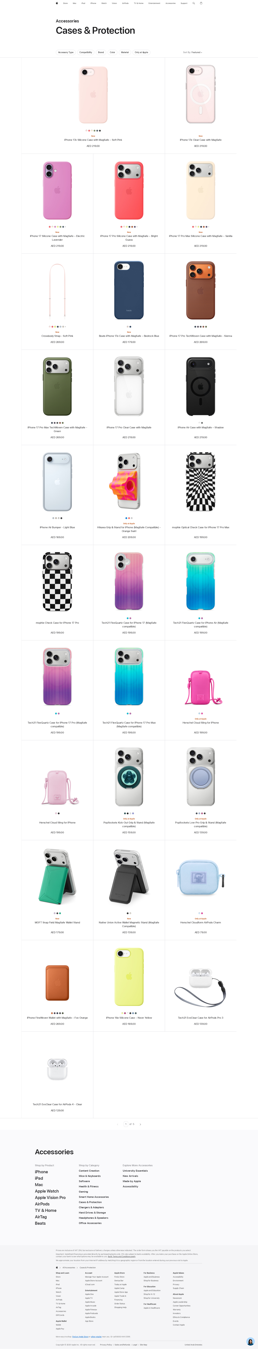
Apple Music (90, 1302)
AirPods (59, 1300)
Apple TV (89, 1298)
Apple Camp (119, 1288)
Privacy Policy (106, 1345)
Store (58, 1277)
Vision (58, 1296)
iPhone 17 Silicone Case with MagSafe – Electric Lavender (57, 238)
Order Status (119, 1304)
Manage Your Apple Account (96, 1277)
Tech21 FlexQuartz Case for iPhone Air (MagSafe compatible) (200, 624)
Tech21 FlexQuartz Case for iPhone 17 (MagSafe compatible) (129, 624)
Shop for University (152, 1298)
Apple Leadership (180, 1302)
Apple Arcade (90, 1306)
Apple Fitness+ (91, 1310)
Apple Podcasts (91, 1313)
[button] (193, 3)
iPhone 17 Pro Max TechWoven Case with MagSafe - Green (57, 429)
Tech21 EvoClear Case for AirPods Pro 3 (200, 1017)
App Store (89, 1321)
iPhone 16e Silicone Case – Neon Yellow (129, 1017)
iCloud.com (90, 1284)
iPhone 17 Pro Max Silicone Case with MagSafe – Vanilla (200, 236)
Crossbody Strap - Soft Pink (57, 335)
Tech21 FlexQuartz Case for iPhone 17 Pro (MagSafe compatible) (57, 724)
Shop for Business (151, 1281)
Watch (58, 1292)
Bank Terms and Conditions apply (121, 1257)
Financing (118, 1300)
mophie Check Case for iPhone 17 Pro (57, 622)
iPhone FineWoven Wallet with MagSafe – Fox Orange (57, 1017)
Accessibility (178, 1277)
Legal (135, 1345)
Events (175, 1321)
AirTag (58, 1307)
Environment (178, 1281)
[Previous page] (117, 1124)
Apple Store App (121, 1292)
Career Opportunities (181, 1306)
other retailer (96, 1337)
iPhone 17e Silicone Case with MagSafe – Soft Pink (93, 139)
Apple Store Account (93, 1281)
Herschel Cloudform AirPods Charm (200, 922)
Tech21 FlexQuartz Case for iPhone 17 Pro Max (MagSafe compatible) (129, 724)
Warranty (177, 1310)
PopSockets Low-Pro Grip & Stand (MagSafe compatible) (200, 824)
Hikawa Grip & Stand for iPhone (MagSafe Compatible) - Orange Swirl (129, 529)
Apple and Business (152, 1277)
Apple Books (90, 1317)
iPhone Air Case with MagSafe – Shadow (201, 427)
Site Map (143, 1345)
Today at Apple (120, 1284)
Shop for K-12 (149, 1294)
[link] (251, 1341)
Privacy (176, 1284)
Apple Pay (60, 1329)
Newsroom (177, 1298)
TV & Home (60, 1304)
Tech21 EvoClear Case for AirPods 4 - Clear (57, 1104)
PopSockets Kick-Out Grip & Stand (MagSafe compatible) (129, 824)
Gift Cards (60, 1315)
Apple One (89, 1294)
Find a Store (119, 1277)
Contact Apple (179, 1325)
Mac (57, 1281)
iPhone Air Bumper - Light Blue (57, 527)
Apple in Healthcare (152, 1308)
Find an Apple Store (80, 1337)
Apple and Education (152, 1290)
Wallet (58, 1325)
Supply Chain (178, 1288)
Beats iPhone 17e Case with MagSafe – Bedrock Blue (129, 335)
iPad (58, 1284)
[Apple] (57, 1267)
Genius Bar (118, 1281)
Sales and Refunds (122, 1345)
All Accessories (69, 1268)
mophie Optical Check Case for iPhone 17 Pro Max (200, 527)
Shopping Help (120, 1307)
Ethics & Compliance (181, 1317)
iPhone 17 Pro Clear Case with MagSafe (129, 427)
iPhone (59, 1288)
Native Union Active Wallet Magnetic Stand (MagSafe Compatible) (129, 924)
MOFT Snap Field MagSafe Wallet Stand (57, 922)
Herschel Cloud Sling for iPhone (201, 722)
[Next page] (140, 1124)
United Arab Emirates (193, 1345)
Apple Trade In (120, 1296)
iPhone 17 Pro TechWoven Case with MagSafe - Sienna (200, 335)
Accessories (61, 1311)
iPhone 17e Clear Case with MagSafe (200, 139)
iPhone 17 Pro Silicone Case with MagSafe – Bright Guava (129, 238)
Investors (177, 1313)
